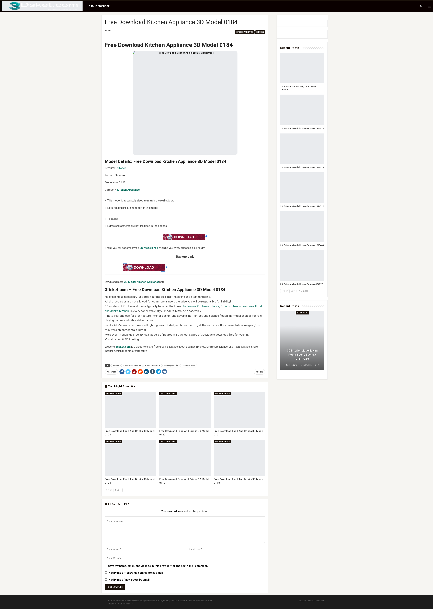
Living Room (302, 312)
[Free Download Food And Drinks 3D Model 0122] (185, 410)
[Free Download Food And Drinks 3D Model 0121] (239, 410)
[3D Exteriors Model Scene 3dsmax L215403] (302, 226)
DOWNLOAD (184, 237)
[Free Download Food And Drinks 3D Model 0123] (130, 410)
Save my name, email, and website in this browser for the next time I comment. (158, 566)
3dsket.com (319, 601)
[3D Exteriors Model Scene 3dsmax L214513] (302, 148)
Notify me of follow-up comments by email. (136, 572)
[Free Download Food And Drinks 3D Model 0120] (130, 458)
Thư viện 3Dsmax (189, 365)
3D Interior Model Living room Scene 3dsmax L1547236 (302, 354)
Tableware (189, 306)
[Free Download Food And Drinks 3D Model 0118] (239, 458)
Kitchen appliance (244, 32)
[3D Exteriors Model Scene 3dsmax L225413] (302, 110)
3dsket (116, 365)
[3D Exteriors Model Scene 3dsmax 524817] (302, 265)
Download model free (132, 365)
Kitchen (260, 32)
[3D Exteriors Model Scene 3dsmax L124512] (302, 187)
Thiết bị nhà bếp (171, 365)
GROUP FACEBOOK (99, 6)
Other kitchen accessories (237, 306)
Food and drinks (113, 393)
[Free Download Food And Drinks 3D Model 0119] (185, 458)
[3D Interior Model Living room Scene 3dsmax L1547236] (302, 68)
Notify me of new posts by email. (129, 579)
